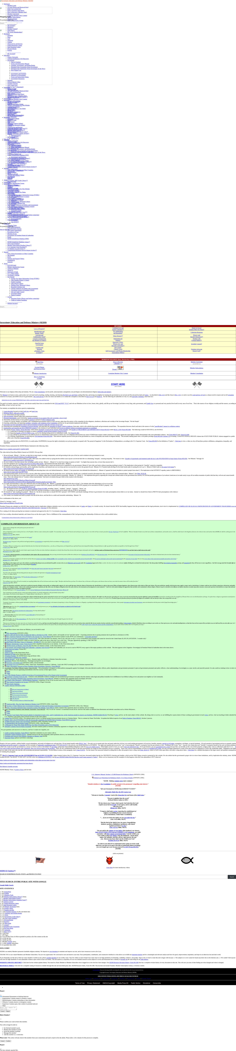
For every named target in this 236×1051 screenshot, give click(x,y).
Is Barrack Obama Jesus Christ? (20, 696)
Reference (7, 184)
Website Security (9, 659)
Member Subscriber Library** (16, 214)
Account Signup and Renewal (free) (17, 91)
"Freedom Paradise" (10, 656)
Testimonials (8, 651)
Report (8, 1011)
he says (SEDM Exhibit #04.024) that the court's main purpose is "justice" (76, 757)
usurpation (187, 563)
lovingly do (124, 959)
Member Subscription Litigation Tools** (15, 900)
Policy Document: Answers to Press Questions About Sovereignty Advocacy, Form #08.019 (33, 666)
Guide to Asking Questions (19, 300)
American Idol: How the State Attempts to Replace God (22, 704)
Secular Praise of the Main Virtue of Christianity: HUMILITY (23, 642)
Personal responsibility (10, 418)
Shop (8, 121)
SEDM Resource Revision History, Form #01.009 (123, 962)
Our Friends (10, 277)
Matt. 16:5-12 (65, 541)
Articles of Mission (12, 268)
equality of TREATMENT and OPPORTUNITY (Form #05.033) (90, 429)
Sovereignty (10, 144)
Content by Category (13, 190)
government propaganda (170, 563)
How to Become (118, 362)
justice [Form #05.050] (23, 568)
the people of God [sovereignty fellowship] (139, 554)
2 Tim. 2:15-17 (7, 566)
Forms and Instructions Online (20, 160)
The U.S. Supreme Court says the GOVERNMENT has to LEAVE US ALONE (27, 755)
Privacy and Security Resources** (196, 336)
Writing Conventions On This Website (18, 189)
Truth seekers (144, 959)
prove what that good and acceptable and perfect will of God (160, 558)
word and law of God (198, 395)
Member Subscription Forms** (12, 898)
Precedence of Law (13, 232)
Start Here (40, 362)
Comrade (107, 795)
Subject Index (11, 194)
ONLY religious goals (48, 419)
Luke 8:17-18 (6, 582)
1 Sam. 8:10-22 (80, 750)
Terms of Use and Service (14, 127)
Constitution (89, 563)
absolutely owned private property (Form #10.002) (53, 429)
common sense (118, 781)
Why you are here (11, 633)
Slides (8, 671)
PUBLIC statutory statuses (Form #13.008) (34, 488)
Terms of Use (80, 983)
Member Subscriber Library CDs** (17, 215)
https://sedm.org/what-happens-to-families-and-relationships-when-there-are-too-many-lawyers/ (27, 760)
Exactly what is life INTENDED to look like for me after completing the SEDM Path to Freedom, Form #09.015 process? (40, 720)
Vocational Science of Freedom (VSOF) (22, 290)
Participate (7, 87)
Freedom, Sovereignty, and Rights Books (23, 149)
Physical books (131, 978)
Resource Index (12, 197)
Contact (9, 297)
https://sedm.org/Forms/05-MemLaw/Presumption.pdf (19, 493)
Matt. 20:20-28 (141, 473)
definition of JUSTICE (45, 757)
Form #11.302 (75, 433)
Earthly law (149, 403)
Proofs (9, 237)
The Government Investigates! (19, 695)
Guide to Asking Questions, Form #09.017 (17, 733)
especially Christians (138, 396)
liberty (90, 506)
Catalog (9, 126)
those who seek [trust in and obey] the (42, 568)
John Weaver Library (17, 283)
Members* (10, 111)
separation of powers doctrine (29, 426)
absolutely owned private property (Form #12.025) (52, 431)
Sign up (7, 229)
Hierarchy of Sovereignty (18, 159)
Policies (9, 134)
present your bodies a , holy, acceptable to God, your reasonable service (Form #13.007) (64, 558)
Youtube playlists (9, 910)
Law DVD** (15, 222)
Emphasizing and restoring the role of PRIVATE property (20, 428)
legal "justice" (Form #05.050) (21, 429)
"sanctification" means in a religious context (167, 426)
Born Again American (13, 684)
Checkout (10, 124)
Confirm (8, 1041)
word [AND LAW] (30, 614)
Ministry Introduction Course (15, 267)
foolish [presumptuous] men (54, 572)
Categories (7, 930)
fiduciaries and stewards (74, 563)
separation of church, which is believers (61, 426)
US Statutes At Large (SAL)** (16, 248)
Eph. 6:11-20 (90, 396)
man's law (35, 411)
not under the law (129, 817)
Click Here (63, 511)
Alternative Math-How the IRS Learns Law (118, 792)
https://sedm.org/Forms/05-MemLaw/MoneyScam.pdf (19, 480)
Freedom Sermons (11, 911)
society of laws (19, 769)
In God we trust (7, 541)
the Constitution (106, 784)
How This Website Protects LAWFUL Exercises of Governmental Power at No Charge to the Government (36, 675)
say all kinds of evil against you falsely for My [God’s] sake (65, 606)
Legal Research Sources (14, 229)
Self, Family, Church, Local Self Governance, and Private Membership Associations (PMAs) (118, 350)
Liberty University (12, 140)
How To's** (7, 931)
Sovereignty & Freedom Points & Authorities (20, 235)
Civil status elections (91, 636)
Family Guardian (16, 282)
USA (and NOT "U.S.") (62, 403)
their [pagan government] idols (116, 834)
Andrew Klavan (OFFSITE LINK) (15, 685)
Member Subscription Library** (13, 897)
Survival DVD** (16, 219)
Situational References (13, 195)
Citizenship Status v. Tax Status (16, 192)
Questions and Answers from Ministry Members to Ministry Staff (23, 736)
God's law (26, 411)
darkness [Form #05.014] (88, 554)
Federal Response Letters (14, 129)
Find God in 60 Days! (17, 691)
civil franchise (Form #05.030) (43, 436)
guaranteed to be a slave (163, 747)
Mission (5, 395)
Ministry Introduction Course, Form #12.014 (19, 644)
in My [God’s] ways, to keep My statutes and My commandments (97, 624)
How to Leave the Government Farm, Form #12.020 (22, 638)
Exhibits (9, 187)
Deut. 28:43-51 (144, 750)
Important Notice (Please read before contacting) (25, 298)
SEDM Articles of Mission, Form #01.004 (19, 645)
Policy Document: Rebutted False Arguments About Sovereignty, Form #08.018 (30, 678)
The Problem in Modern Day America (16, 657)
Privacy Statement (93, 983)
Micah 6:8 (114, 808)
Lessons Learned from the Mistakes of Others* (39, 339)
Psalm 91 (99, 396)
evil (16, 537)
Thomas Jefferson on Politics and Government (24, 288)
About (5, 263)
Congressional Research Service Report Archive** (22, 250)
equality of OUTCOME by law (25, 433)
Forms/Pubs (7, 182)
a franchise (22, 745)
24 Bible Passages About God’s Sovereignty (17, 721)
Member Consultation (196, 373)
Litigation (6, 224)
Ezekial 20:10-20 (114, 840)
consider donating (51, 958)
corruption (231, 395)
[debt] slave (140, 795)
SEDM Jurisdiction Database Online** (18, 242)
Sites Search (10, 205)
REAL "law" (83, 743)
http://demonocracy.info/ (11, 478)
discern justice (128, 623)
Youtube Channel (12, 167)
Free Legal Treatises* (13, 243)
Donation (10, 119)
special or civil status (168, 743)
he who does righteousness (30, 577)
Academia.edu (96, 978)
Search (232, 877)
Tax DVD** (14, 220)
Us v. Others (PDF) (13, 273)
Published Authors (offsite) (15, 207)
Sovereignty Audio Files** (12, 916)
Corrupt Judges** (196, 340)
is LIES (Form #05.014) (131, 847)
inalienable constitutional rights (47, 745)
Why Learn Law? (12, 169)
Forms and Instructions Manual (20, 147)
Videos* (9, 179)
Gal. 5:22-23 (114, 827)
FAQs (9, 257)
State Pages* (11, 114)
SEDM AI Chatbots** (13, 185)
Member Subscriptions (13, 101)
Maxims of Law (12, 234)
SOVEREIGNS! (123, 550)
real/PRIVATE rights (155, 748)
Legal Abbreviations (13, 202)
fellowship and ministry (104, 392)
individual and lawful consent (8, 745)
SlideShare (122, 978)
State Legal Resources (13, 227)
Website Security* (12, 303)
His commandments (21, 619)
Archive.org (88, 978)
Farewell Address (21, 590)
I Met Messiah (15, 698)
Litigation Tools (12, 225)
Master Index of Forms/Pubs (15, 199)
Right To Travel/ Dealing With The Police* (196, 328)
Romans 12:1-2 (7, 560)
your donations (53, 951)
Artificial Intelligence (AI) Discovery (18, 142)
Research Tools (11, 204)
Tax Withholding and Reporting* (118, 332)
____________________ (14, 106)
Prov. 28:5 (5, 570)
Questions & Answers (11, 261)
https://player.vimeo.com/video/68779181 (16, 472)
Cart (8, 122)
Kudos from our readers (12, 649)
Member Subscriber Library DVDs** (18, 217)
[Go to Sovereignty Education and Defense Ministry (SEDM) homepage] (16, 1)
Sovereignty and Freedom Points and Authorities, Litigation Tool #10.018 (28, 647)
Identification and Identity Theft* (39, 332)
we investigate (38, 541)
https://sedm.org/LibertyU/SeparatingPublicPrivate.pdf (19, 487)
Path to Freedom (16, 145)
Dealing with (196, 339)
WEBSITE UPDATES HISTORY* (11, 962)
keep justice (18, 577)
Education (7, 139)
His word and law (38, 396)
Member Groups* (12, 112)
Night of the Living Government (20, 693)
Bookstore (7, 117)
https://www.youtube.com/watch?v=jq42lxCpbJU (14, 449)
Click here (178, 441)
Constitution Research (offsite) (16, 209)
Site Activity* (11, 109)
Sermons (9, 164)
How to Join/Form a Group (15, 104)
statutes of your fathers (116, 830)
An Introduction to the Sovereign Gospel (16, 723)
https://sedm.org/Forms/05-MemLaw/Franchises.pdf (19, 468)
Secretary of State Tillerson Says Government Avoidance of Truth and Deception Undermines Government (38, 706)
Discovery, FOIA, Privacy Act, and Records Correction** (118, 344)
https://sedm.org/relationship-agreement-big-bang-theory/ (16, 763)
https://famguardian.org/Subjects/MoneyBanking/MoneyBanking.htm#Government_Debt (30, 482)
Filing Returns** (118, 336)
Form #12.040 (185, 434)
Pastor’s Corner (11, 172)
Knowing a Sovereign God (14, 662)
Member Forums (12, 102)
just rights (54, 747)
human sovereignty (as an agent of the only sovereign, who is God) (47, 418)
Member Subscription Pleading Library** (19, 245)
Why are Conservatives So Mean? (20, 689)
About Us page (9, 652)
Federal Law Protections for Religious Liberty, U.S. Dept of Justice (113, 778)
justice (146, 395)
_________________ (13, 175)
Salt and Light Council (17, 292)
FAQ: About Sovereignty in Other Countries (20, 253)
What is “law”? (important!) (15, 170)
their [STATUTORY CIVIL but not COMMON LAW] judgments (114, 832)
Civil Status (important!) (14, 230)
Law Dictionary (12, 200)
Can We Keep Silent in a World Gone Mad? (23, 700)
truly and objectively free (131, 747)
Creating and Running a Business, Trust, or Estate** (39, 350)
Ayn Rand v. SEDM (13, 275)
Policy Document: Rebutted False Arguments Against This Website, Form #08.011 (30, 708)
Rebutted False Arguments (11, 926)
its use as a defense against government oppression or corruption (78, 428)
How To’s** (11, 177)
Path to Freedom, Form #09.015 (131, 718)
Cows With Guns (12, 640)
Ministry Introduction (40, 373)
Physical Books (11, 132)
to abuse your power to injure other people (31, 463)
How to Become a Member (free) (17, 96)
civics (116, 715)
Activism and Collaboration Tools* (39, 336)
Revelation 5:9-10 (7, 551)
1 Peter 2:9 (6, 556)
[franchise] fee (122, 795)
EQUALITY (63, 745)
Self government (8, 416)
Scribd (138, 978)
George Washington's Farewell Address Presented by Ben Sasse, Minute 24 (49, 590)
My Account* (11, 137)
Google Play (115, 978)
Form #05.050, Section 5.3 (162, 436)
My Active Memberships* (14, 116)
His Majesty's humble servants (9, 766)
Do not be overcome (8, 537)
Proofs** (6, 921)
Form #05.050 (153, 441)
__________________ (14, 135)
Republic (33, 564)
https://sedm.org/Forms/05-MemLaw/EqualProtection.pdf (20, 457)
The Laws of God (12, 174)
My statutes (113, 835)
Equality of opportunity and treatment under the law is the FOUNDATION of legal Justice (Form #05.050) (156, 458)
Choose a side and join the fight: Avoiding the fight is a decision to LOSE (26, 635)
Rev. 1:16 (178, 395)
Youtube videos (8, 908)
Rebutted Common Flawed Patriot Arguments (18, 726)
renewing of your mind (131, 558)
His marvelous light (102, 554)
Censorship (157, 983)
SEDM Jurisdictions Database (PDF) (18, 238)
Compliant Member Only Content (17, 99)
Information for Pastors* (118, 339)
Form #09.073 (173, 434)
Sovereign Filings (16, 293)
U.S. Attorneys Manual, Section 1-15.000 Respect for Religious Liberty (112, 774)
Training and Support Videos (15, 258)
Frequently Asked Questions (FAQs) (15, 734)
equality (23, 470)
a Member (117, 363)
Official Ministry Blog (13, 165)
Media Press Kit (122, 983)
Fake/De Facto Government (39, 344)
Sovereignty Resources (17, 162)
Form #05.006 (25, 438)
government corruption (44, 602)
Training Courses (8, 902)
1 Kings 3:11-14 (7, 626)
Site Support (11, 255)
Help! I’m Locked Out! (14, 92)
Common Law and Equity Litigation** (118, 328)
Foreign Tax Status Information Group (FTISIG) (25, 278)
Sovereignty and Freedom (18, 157)
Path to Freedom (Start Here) (15, 94)
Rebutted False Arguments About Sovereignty (24, 150)
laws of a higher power (93, 747)
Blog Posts (8, 923)
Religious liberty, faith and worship (14, 413)
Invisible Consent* (196, 344)
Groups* (6, 925)
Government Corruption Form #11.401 (16, 677)
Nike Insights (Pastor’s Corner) (20, 280)
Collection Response (197, 332)
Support (6, 252)
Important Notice (10, 738)
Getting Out (8, 718)
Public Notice (135, 983)
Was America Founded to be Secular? (17, 682)
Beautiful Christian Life (18, 287)
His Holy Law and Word (70, 395)
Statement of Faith (12, 272)
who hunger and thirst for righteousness (23, 610)
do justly (113, 805)
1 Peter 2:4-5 (6, 547)
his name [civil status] (168, 467)
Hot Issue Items (8, 928)
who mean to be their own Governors (133, 602)
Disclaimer (146, 983)
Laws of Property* (39, 329)
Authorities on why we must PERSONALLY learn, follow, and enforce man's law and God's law (25, 400)
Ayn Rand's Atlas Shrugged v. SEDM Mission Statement (21, 680)
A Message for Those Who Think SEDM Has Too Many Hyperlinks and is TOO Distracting (32, 725)
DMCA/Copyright (109, 983)
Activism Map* (11, 107)
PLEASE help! (11, 265)
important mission (137, 954)
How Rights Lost (16, 154)
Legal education (8, 411)
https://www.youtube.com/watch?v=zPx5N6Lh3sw (19, 460)
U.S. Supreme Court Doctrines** (17, 247)
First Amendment (40, 392)
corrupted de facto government (27, 606)
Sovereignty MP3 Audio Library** (17, 180)
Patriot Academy (16, 295)
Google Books (106, 978)
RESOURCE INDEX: (7, 965)
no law (115, 811)
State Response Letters (14, 131)
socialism (28, 423)
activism (31, 419)
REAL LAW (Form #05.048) (122, 429)
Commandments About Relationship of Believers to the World (17, 517)
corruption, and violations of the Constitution (44, 423)
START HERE (118, 384)
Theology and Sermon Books (13, 913)
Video (8, 673)
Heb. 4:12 (162, 395)
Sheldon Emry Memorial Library (20, 285)
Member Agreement (13, 97)
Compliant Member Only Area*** (17, 212)
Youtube (9, 941)
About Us (10, 270)
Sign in (2, 229)
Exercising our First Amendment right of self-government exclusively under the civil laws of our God (33, 424)
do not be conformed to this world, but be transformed (108, 558)
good (30, 537)
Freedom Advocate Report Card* (196, 350)
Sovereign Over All (12, 664)
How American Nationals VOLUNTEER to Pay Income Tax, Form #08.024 (29, 636)
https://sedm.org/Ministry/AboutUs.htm (11, 503)
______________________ (15, 240)
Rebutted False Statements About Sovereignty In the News (28, 152)
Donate (114, 369)
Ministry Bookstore (10, 906)
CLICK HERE (96, 970)
